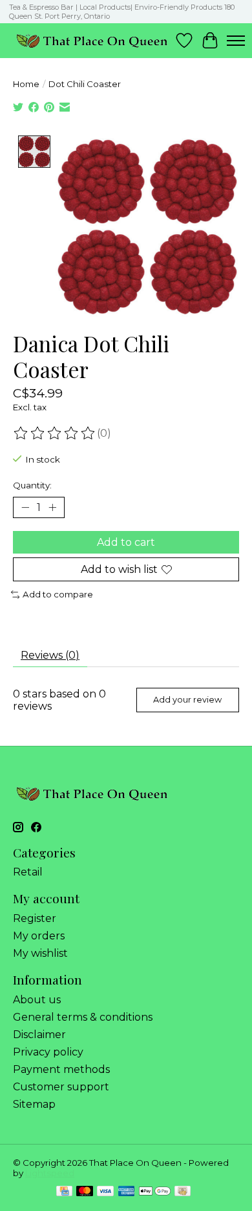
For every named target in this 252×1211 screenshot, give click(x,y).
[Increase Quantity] (52, 507)
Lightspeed (49, 1173)
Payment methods (61, 1069)
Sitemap (34, 1104)
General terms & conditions (82, 1017)
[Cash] (182, 1192)
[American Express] (126, 1192)
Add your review (187, 700)
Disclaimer (39, 1034)
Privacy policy (48, 1052)
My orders (39, 936)
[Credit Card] (64, 1192)
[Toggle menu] (236, 41)
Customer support (61, 1087)
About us (37, 1000)
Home (26, 84)
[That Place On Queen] (92, 40)
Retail (28, 872)
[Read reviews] (55, 433)
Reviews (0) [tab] (50, 655)
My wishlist (40, 953)
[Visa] (105, 1192)
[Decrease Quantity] (25, 507)
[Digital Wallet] (155, 1192)
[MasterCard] (84, 1192)
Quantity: (32, 485)
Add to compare (58, 594)
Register (34, 918)
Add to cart (126, 542)
